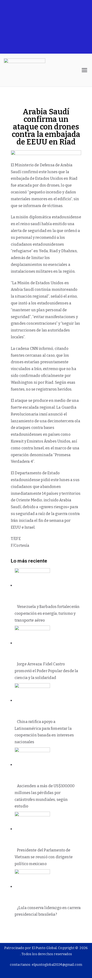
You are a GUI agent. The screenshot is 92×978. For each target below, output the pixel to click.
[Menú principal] (84, 70)
